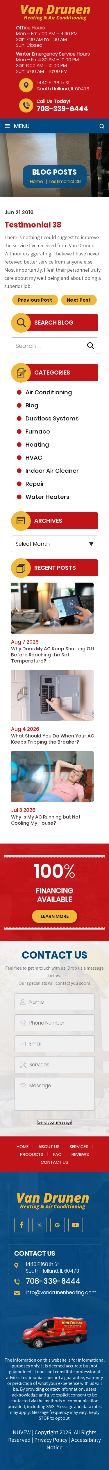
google (57, 1225)
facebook (21, 1225)
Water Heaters (47, 497)
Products (31, 1154)
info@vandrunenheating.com (61, 1292)
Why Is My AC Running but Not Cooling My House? (46, 820)
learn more (55, 916)
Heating (37, 445)
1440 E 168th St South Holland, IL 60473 (63, 86)
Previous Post (35, 300)
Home (22, 1146)
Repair (35, 484)
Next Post (79, 300)
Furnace (38, 431)
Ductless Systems (52, 418)
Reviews (80, 1154)
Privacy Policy (50, 1440)
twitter (39, 1225)
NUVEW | (24, 1432)
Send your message (55, 1122)
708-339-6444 (62, 109)
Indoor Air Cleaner (52, 471)
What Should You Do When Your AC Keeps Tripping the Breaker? (52, 739)
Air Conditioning (49, 392)
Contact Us (54, 1162)
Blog (32, 405)
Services (78, 1146)
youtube (75, 1225)
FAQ (57, 1154)
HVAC (34, 458)
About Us (49, 1146)
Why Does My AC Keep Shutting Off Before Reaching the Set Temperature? (52, 654)
